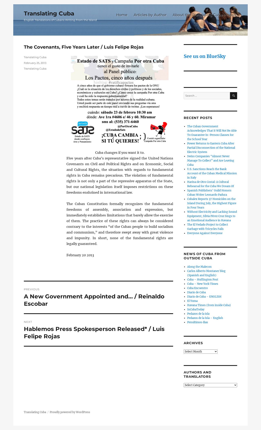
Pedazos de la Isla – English (205, 318)
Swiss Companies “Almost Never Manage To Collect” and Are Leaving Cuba (210, 161)
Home (121, 15)
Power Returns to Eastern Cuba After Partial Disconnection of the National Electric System (211, 148)
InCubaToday (195, 309)
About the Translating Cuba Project (205, 15)
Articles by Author (150, 15)
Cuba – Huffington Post (202, 279)
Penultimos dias (197, 322)
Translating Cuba (49, 13)
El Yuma (192, 301)
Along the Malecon (199, 266)
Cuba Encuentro (197, 288)
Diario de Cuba (196, 292)
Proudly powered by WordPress (70, 412)
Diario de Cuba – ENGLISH (204, 296)
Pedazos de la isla (198, 313)
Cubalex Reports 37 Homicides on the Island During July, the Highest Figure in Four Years (211, 203)
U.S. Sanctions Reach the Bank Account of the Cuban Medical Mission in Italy (212, 173)
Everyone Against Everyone (204, 233)
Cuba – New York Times (202, 284)
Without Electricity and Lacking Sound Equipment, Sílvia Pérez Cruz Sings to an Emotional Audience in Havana (212, 216)
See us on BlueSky (205, 56)
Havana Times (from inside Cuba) (209, 305)
